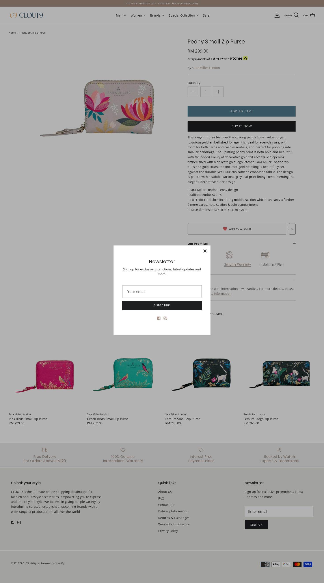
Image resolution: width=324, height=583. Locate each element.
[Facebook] (158, 318)
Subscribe (162, 305)
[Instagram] (165, 318)
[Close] (205, 251)
